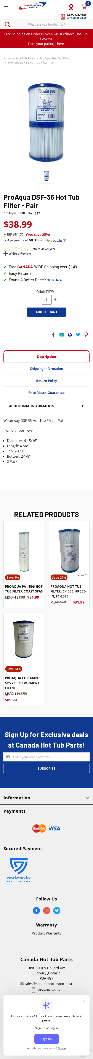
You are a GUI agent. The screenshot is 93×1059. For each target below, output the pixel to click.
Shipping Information (46, 368)
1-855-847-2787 (48, 990)
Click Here (54, 280)
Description (46, 356)
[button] (46, 240)
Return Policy (46, 380)
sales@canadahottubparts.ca (48, 983)
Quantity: (45, 292)
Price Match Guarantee (46, 392)
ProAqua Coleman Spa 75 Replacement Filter (22, 683)
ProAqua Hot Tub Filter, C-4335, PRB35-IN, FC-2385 (68, 591)
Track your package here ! (47, 43)
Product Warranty (46, 933)
